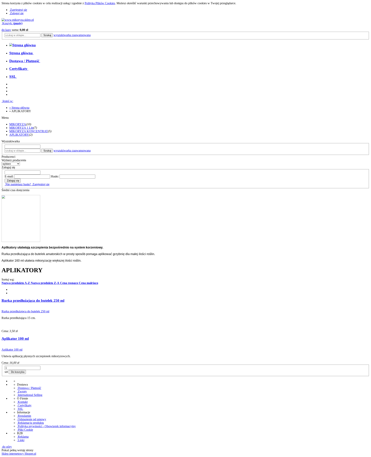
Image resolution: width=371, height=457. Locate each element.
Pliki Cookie (25, 429)
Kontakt (22, 402)
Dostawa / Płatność (29, 388)
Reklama (23, 436)
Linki (20, 440)
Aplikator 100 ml (15, 339)
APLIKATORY (19, 134)
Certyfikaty (24, 405)
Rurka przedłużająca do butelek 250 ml (33, 300)
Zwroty (22, 391)
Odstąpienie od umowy (31, 419)
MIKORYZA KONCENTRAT (28, 131)
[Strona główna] (18, 19)
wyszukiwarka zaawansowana (72, 35)
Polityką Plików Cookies (100, 3)
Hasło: (55, 176)
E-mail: (9, 176)
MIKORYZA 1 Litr (21, 127)
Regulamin (24, 415)
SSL (20, 408)
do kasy (6, 29)
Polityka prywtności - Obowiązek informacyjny (46, 426)
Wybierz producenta (14, 160)
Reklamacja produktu (30, 422)
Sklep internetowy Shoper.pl (19, 453)
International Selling (29, 395)
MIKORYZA (17, 124)
